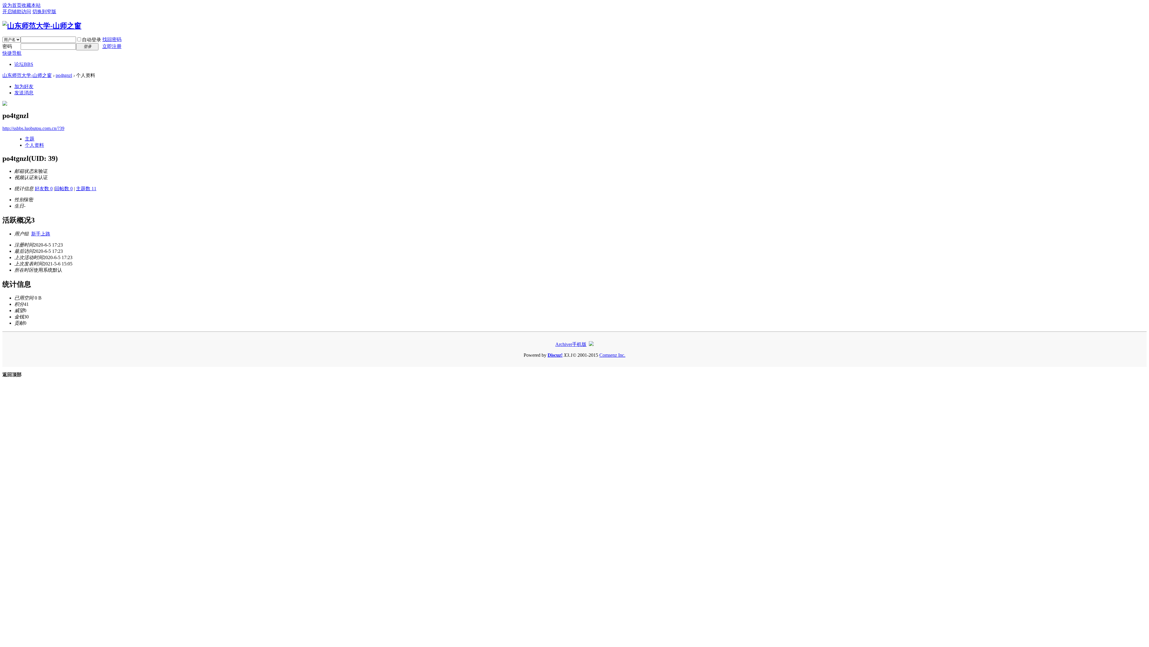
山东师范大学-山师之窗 (27, 75)
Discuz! (555, 355)
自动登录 (91, 39)
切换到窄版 (44, 11)
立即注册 (111, 46)
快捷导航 (12, 53)
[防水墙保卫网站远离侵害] (591, 344)
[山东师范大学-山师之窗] (41, 26)
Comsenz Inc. (612, 355)
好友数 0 (44, 188)
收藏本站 (31, 5)
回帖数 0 (64, 188)
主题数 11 (86, 188)
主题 (29, 138)
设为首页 (12, 5)
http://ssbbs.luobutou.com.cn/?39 (33, 128)
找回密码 (111, 39)
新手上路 (40, 233)
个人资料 (34, 145)
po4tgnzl (64, 75)
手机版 (579, 344)
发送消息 (24, 92)
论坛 (23, 64)
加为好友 (24, 86)
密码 (7, 46)
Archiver (563, 344)
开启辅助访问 (16, 11)
